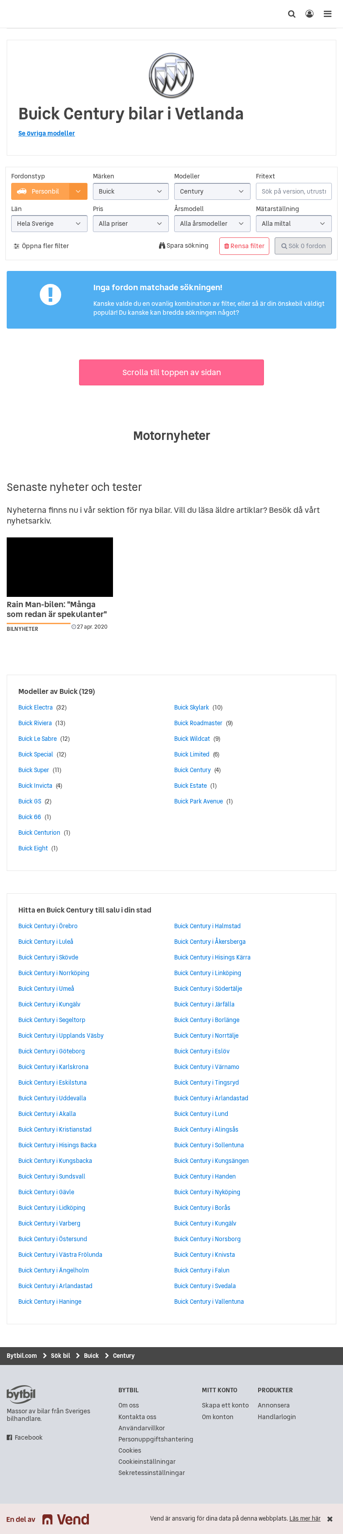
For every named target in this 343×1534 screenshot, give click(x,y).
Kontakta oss (137, 1417)
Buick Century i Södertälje (208, 988)
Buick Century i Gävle (46, 1191)
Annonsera (274, 1405)
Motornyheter (171, 435)
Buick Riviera (35, 722)
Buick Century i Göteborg (51, 1051)
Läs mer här (305, 1518)
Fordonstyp (28, 176)
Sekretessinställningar (151, 1473)
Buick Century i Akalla (47, 1113)
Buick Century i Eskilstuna (52, 1082)
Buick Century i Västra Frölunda (60, 1254)
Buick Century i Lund (201, 1113)
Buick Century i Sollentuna (209, 1145)
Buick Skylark (191, 707)
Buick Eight (33, 848)
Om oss (128, 1405)
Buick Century (192, 769)
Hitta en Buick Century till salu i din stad (84, 909)
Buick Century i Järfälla (204, 1004)
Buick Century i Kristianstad (55, 1129)
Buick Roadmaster (198, 722)
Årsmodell (189, 209)
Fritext (265, 176)
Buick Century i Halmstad (207, 925)
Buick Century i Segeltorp (51, 1019)
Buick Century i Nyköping (207, 1191)
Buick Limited (191, 754)
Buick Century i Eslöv (202, 1051)
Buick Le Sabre (37, 738)
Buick (68, 691)
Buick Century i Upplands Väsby (61, 1035)
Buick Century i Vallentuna (209, 1301)
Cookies (129, 1450)
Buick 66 (29, 816)
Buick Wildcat (192, 738)
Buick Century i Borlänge (206, 1019)
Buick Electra (35, 707)
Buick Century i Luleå (45, 941)
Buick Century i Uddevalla (52, 1098)
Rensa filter (246, 245)
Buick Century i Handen (205, 1176)
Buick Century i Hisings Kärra (212, 957)
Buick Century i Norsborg (207, 1238)
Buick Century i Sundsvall (51, 1176)
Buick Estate (190, 785)
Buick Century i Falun (202, 1270)
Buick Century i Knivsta (204, 1254)
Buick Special (35, 754)
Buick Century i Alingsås (206, 1129)
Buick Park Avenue (198, 801)
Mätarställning (277, 209)
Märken (103, 176)
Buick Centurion (39, 832)
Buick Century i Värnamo (206, 1066)
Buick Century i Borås (202, 1207)
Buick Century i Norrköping (53, 972)
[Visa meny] (327, 14)
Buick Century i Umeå (46, 988)
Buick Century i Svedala (205, 1285)
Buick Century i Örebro (48, 925)
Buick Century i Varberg (49, 1223)
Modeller (187, 176)
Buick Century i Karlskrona (53, 1066)
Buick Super (33, 769)
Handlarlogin (277, 1417)
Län (16, 209)
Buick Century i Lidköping (51, 1207)
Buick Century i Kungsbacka (55, 1160)
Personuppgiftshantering (155, 1439)
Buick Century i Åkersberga (210, 941)
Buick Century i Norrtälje (206, 1035)
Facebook (29, 1437)
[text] (15, 13)
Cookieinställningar (147, 1462)
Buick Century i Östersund (52, 1238)
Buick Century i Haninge (49, 1301)
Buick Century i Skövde (48, 957)
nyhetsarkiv (28, 521)
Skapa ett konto (225, 1405)
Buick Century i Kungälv (49, 1004)
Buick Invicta (35, 785)
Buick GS (29, 801)
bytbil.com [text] (21, 1394)
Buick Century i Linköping (207, 972)
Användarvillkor (141, 1428)
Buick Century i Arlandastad (55, 1285)
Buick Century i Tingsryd (206, 1082)
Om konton (218, 1417)
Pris (98, 209)
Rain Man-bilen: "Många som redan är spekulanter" (57, 609)
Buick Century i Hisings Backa (57, 1145)
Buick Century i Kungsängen (211, 1160)
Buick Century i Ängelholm (53, 1270)
